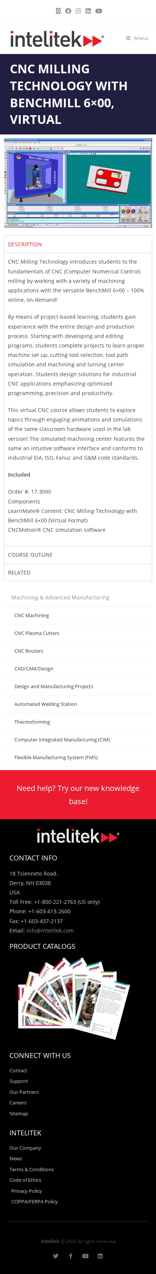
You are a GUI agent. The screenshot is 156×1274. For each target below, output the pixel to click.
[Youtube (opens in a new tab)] (97, 11)
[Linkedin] (100, 1256)
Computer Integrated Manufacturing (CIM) (62, 739)
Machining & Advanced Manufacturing (60, 597)
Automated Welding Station (45, 704)
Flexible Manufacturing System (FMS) (56, 757)
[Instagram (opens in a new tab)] (78, 11)
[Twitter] (56, 1256)
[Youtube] (85, 1256)
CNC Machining (31, 615)
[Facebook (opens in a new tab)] (68, 11)
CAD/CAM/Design (33, 668)
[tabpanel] (78, 399)
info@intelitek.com (50, 930)
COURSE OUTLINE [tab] (30, 554)
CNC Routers (28, 650)
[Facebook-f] (70, 1256)
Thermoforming (32, 721)
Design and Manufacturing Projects (53, 686)
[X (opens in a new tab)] (58, 11)
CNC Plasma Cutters (36, 633)
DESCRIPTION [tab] (25, 244)
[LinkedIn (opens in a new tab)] (88, 11)
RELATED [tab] (19, 572)
